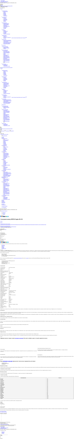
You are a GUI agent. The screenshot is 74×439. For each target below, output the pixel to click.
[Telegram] (8, 216)
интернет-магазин (7, 361)
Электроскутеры (20, 224)
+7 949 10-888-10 (2, 0)
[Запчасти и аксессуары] (6, 49)
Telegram (4, 214)
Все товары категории (3, 411)
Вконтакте (4, 212)
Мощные (6, 226)
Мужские (3, 226)
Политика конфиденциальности (4, 424)
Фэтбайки (16, 224)
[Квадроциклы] (6, 44)
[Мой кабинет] (0, 127)
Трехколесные (14, 226)
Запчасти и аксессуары (6, 183)
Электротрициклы (12, 224)
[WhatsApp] (6, 216)
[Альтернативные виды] (6, 105)
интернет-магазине (19, 338)
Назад (4, 139)
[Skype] (7, 216)
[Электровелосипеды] (6, 10)
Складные (11, 226)
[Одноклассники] (1, 216)
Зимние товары (5, 197)
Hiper (5, 229)
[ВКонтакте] (0, 216)
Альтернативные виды (33, 224)
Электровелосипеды (3, 224)
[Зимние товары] (6, 63)
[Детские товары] (6, 98)
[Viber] (5, 216)
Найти (1, 435)
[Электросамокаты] (6, 16)
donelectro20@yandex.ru (3, 428)
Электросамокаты (8, 224)
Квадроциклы (28, 224)
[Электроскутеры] (6, 34)
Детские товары (24, 224)
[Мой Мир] (2, 216)
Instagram (4, 213)
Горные (1, 226)
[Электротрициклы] (6, 81)
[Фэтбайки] (6, 88)
